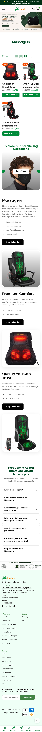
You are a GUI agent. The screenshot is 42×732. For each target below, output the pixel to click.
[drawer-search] (33, 8)
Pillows (4, 684)
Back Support (6, 657)
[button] (18, 76)
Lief (23, 621)
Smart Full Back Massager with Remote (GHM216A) (31, 85)
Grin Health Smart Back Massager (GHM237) (8, 85)
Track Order (6, 643)
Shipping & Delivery (9, 624)
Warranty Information (9, 640)
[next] (38, 171)
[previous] (3, 171)
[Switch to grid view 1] (21, 56)
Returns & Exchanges (9, 636)
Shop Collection (13, 242)
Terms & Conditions (9, 628)
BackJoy (25, 617)
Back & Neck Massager (10, 676)
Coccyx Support (7, 669)
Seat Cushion (6, 680)
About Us (5, 617)
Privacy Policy (7, 632)
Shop (3, 653)
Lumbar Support (7, 665)
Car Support (6, 661)
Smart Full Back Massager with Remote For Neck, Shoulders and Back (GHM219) (10, 124)
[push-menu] (3, 8)
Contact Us (6, 621)
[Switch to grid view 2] (25, 56)
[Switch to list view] (16, 56)
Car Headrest (7, 672)
